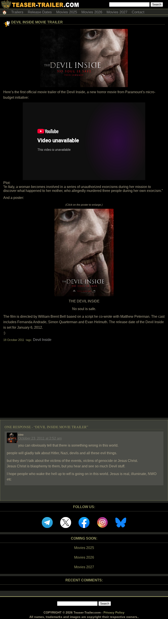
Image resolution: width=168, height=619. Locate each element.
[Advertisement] (84, 376)
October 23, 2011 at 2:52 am (40, 438)
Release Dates (40, 12)
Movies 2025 (66, 12)
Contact (138, 12)
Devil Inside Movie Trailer (37, 22)
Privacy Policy (113, 612)
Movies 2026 (91, 12)
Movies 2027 (117, 12)
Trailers (17, 12)
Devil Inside (42, 340)
